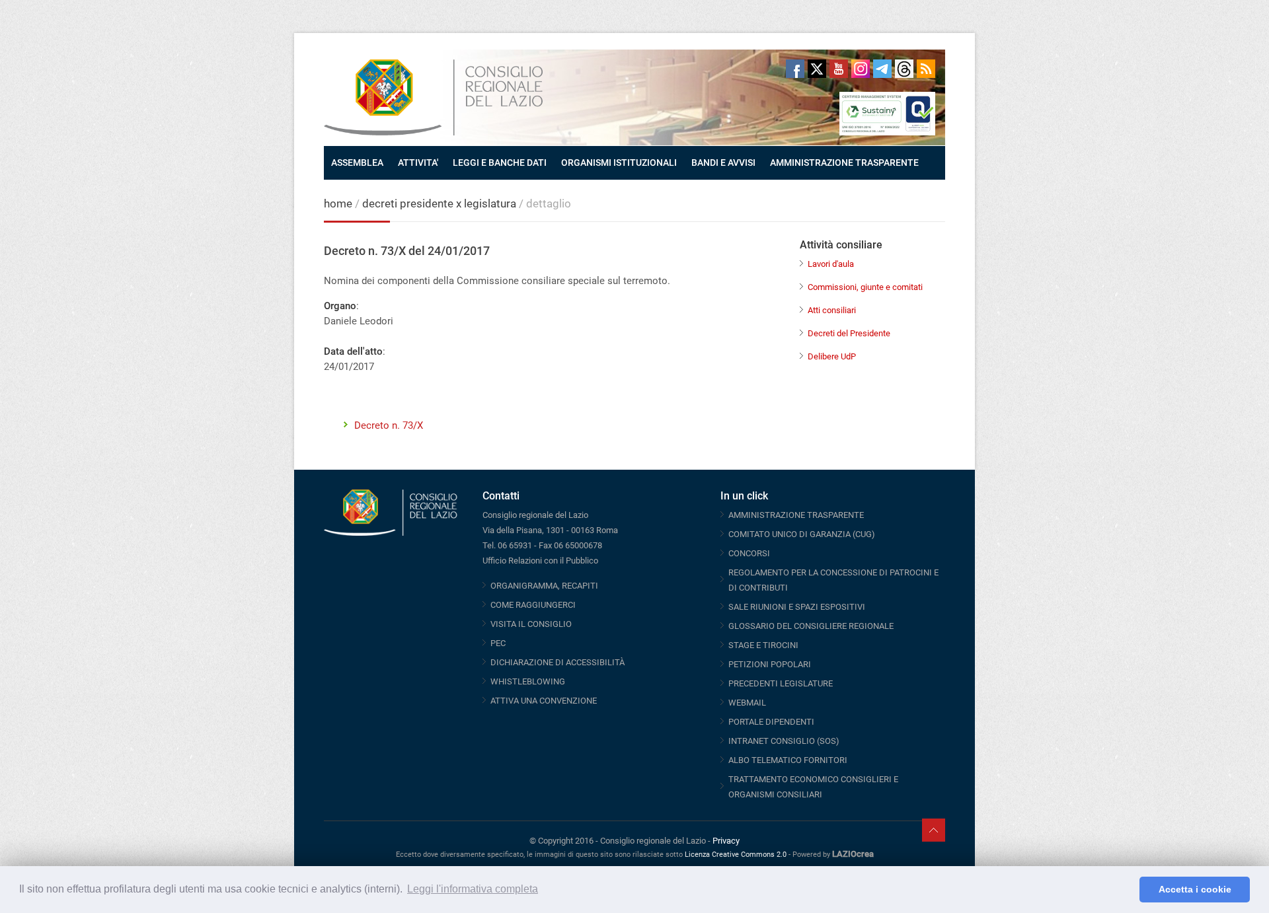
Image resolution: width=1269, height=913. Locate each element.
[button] (1126, 890)
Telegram (882, 68)
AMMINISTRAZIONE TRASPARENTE (844, 162)
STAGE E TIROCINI (763, 645)
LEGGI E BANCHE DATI (500, 162)
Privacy (726, 841)
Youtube (838, 68)
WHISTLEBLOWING (527, 681)
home (338, 203)
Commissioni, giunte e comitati (865, 287)
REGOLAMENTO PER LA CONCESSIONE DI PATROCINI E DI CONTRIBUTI (833, 580)
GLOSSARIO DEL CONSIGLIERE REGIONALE (811, 626)
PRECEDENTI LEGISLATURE (780, 683)
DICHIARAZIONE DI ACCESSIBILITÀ (557, 662)
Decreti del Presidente (849, 333)
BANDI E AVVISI (723, 162)
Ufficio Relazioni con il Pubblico (540, 561)
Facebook (795, 68)
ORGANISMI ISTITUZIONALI (619, 162)
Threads (904, 68)
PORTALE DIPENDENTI (771, 722)
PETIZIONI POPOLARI (769, 664)
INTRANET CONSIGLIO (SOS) (783, 741)
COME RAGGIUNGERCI (533, 605)
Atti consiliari (832, 310)
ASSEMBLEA (357, 162)
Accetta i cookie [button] (1195, 889)
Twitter (817, 68)
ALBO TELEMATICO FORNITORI (787, 760)
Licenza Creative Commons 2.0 (736, 854)
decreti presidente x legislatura (439, 203)
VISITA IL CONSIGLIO (531, 624)
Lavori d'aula (831, 264)
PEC (498, 643)
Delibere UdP (832, 356)
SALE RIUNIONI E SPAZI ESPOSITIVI (796, 607)
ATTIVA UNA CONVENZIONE (543, 701)
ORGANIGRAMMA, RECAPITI (544, 586)
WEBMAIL (747, 703)
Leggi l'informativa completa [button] (472, 889)
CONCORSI (749, 553)
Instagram (860, 68)
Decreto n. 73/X (388, 425)
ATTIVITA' (418, 162)
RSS (926, 68)
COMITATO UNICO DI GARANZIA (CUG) (801, 534)
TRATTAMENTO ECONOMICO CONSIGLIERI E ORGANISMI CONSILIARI (813, 786)
